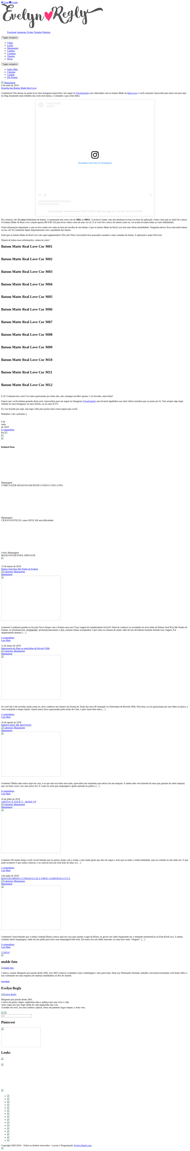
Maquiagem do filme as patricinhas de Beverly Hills (25, 648)
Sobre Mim (12, 69)
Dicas (9, 59)
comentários (7, 429)
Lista (5, 2)
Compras (11, 53)
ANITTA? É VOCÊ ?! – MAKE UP (18, 801)
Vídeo (10, 43)
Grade (14, 2)
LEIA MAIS (5, 981)
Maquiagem (12, 48)
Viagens (11, 56)
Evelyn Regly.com (82, 1145)
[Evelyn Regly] (8, 994)
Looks (10, 45)
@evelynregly (82, 93)
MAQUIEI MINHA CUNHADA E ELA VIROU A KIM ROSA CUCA (35, 878)
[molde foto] (7, 968)
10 (8, 952)
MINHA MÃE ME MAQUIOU (16, 725)
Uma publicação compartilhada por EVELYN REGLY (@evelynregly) (79, 211)
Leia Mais (6, 640)
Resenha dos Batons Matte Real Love (19, 88)
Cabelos (11, 51)
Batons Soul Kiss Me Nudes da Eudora (19, 569)
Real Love (132, 93)
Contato (11, 74)
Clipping (11, 72)
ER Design (12, 77)
